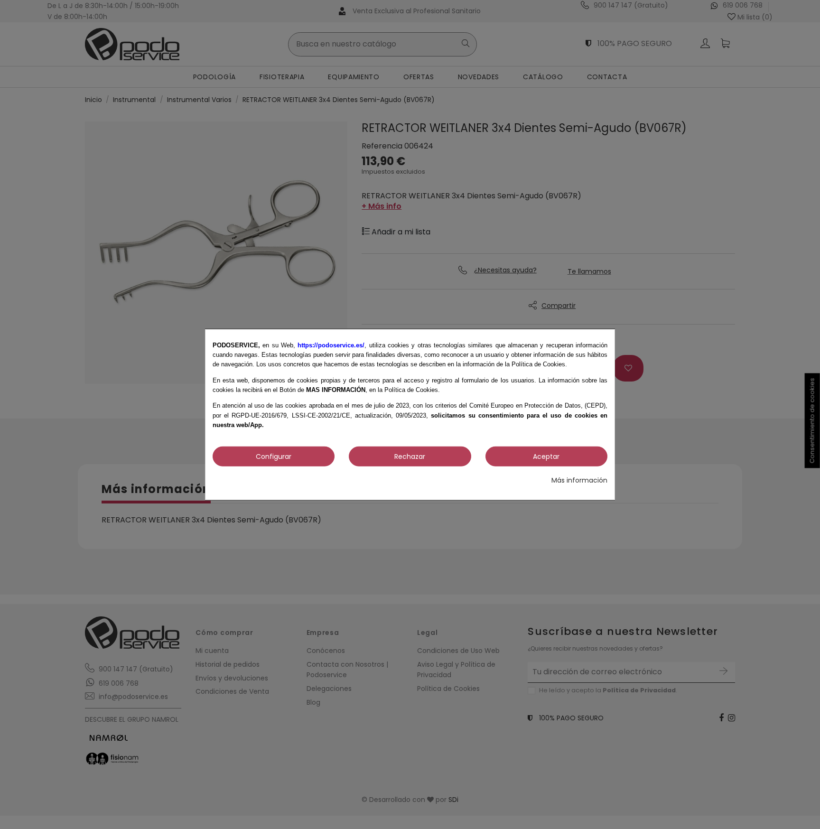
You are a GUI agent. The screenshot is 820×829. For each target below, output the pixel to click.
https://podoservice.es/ (331, 344)
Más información (579, 479)
